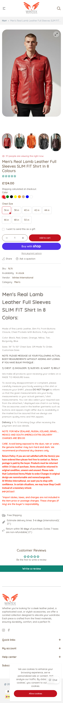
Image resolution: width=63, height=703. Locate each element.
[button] (9, 176)
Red (3, 196)
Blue (27, 196)
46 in (7, 221)
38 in (17, 211)
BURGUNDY (31, 196)
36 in (7, 211)
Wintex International (22, 277)
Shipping (6, 189)
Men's (17, 282)
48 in (17, 221)
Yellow (15, 196)
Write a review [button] (31, 568)
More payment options (31, 253)
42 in (37, 211)
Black (11, 196)
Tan (23, 196)
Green (7, 196)
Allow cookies (35, 693)
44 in (47, 211)
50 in (27, 221)
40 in (27, 211)
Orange (19, 196)
